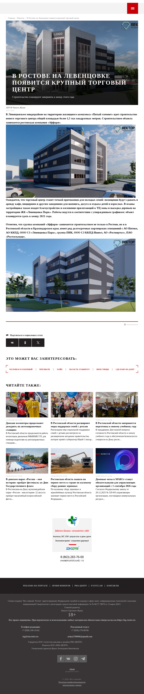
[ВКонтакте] (12, 342)
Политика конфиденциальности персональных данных (72, 683)
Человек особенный (21, 369)
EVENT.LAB (97, 586)
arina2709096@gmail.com (80, 636)
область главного (79, 369)
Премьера (44, 369)
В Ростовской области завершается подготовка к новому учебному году (116, 425)
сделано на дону (125, 369)
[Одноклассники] (25, 342)
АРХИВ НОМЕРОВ (61, 586)
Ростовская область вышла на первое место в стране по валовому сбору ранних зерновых (71, 482)
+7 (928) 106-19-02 (30, 630)
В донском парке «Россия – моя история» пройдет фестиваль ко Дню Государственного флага (27, 482)
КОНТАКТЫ (113, 586)
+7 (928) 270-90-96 (80, 630)
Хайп (59, 369)
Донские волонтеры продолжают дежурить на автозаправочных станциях (24, 426)
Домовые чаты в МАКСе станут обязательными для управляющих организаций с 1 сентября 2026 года (116, 482)
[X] (38, 342)
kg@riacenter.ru (30, 636)
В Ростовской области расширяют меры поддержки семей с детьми (70, 425)
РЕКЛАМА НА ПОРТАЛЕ (35, 586)
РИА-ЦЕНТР (81, 586)
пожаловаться (132, 324)
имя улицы (102, 369)
